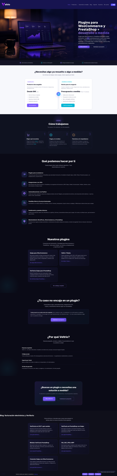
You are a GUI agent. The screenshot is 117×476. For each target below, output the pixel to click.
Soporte (95, 4)
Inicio (69, 4)
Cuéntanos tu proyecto (98, 46)
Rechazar (91, 474)
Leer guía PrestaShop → (66, 434)
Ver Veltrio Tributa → (66, 261)
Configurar (98, 474)
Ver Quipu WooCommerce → (36, 262)
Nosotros (100, 4)
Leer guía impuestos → (66, 451)
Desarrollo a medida (84, 4)
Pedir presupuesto (67, 105)
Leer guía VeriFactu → (35, 434)
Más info (36, 474)
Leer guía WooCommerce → (36, 467)
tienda (36, 141)
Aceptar (84, 474)
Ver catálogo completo (58, 285)
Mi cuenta (106, 4)
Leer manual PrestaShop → (36, 451)
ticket (35, 144)
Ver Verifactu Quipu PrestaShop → (38, 278)
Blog (91, 4)
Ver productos (83, 46)
